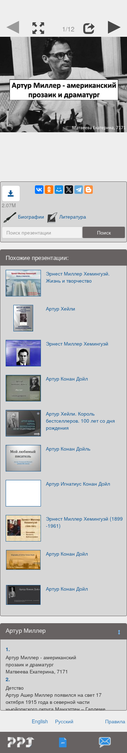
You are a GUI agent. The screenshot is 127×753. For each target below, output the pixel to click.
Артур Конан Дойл (67, 378)
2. (8, 679)
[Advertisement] (63, 9)
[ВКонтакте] (39, 189)
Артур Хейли (60, 308)
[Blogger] (88, 189)
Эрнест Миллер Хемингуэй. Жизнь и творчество (78, 277)
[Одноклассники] (49, 189)
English (40, 721)
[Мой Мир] (59, 189)
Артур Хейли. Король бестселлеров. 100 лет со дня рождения (80, 420)
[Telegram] (78, 189)
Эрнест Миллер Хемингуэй (77, 343)
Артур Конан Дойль (68, 448)
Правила (115, 721)
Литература (72, 216)
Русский (64, 721)
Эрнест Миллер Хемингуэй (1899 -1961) (84, 522)
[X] (69, 189)
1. (8, 649)
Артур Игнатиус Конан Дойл (78, 483)
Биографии (31, 216)
